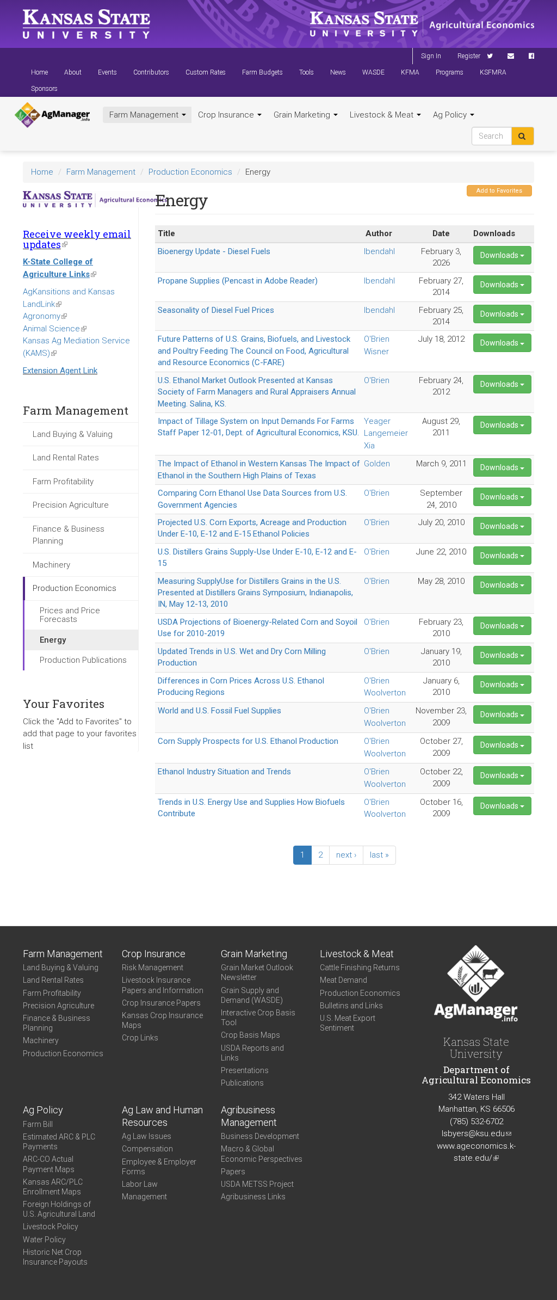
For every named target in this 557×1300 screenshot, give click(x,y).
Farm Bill (38, 1124)
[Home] (52, 115)
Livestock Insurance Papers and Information (162, 985)
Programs (449, 72)
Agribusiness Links (253, 1196)
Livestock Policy (50, 1226)
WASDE (373, 72)
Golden (377, 464)
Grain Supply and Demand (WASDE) (252, 995)
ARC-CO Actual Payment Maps (49, 1164)
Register (468, 56)
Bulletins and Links (351, 1005)
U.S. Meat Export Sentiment (347, 1023)
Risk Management (152, 967)
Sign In (431, 56)
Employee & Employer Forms (159, 1166)
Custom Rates (205, 72)
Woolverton (385, 693)
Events (107, 72)
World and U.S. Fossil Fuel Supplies (219, 711)
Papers (233, 1171)
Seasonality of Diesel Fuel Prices (216, 310)
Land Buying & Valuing (73, 434)
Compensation (147, 1148)
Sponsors (44, 89)
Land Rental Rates (66, 458)
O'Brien (376, 339)
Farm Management (145, 115)
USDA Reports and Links (252, 1053)
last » (379, 855)
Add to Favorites (499, 190)
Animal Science (54, 329)
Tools (306, 72)
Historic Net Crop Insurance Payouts (55, 1257)
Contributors (151, 72)
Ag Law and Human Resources (162, 1116)
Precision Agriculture (71, 505)
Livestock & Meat (383, 115)
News (338, 72)
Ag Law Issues (146, 1136)
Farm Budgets (262, 72)
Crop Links (140, 1037)
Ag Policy (451, 115)
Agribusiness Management (249, 1116)
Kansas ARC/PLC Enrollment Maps (53, 1187)
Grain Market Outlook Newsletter (257, 972)
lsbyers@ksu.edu (476, 1133)
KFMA (410, 72)
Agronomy (45, 316)
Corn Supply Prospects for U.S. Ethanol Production (248, 741)
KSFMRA (493, 72)
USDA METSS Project (257, 1184)
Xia (369, 446)
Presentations (245, 1070)
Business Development (260, 1136)
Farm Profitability (63, 481)
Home (39, 72)
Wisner (376, 351)
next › (346, 855)
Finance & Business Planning (68, 535)
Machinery (51, 565)
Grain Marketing (303, 115)
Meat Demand (343, 980)
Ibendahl (379, 251)
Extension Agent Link (60, 370)
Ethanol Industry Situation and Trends (224, 772)
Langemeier (386, 433)
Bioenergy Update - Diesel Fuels (214, 251)
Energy (53, 640)
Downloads (500, 255)
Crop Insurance (227, 115)
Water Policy (44, 1239)
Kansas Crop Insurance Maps (162, 1020)
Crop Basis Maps (250, 1035)
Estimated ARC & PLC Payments (59, 1141)
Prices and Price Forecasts (70, 615)
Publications (242, 1083)
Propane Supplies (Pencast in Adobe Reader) (238, 281)
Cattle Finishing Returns (360, 967)
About (73, 72)
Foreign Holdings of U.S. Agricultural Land (59, 1209)
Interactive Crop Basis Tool (258, 1017)
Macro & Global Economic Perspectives (261, 1153)
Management (144, 1196)
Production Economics (190, 172)
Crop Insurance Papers (161, 1003)
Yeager (377, 421)
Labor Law (140, 1184)
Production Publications (83, 660)
